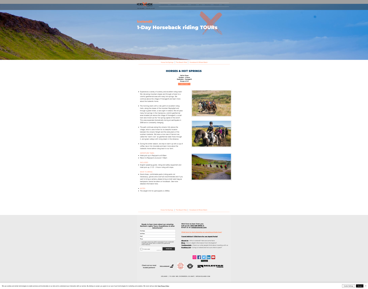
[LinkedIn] (208, 257)
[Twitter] (204, 257)
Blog (183, 243)
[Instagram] (194, 257)
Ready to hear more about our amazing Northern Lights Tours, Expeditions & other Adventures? (157, 226)
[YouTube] (213, 257)
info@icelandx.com (199, 227)
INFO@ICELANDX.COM (203, 276)
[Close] (366, 285)
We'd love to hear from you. (192, 224)
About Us (184, 240)
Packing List (186, 247)
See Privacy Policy (163, 286)
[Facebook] (199, 257)
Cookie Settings (348, 286)
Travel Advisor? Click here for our (199, 236)
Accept (360, 286)
